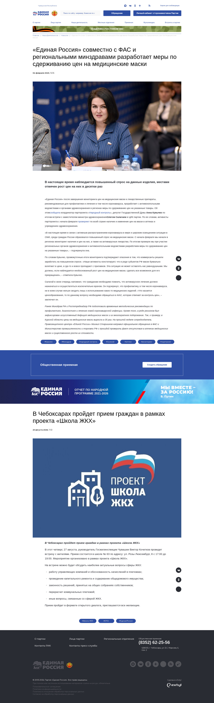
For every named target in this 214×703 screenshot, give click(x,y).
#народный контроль (88, 342)
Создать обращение (157, 365)
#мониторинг (146, 342)
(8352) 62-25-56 (154, 642)
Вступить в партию (172, 22)
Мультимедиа (149, 22)
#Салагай (110, 342)
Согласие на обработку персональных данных (53, 694)
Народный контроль (99, 212)
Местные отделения (106, 22)
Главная (36, 35)
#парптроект (165, 342)
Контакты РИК (43, 645)
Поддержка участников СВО (107, 29)
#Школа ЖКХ (87, 621)
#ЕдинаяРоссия (126, 621)
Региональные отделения (119, 639)
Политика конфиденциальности (47, 689)
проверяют (84, 221)
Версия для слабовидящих (169, 5)
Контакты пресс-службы (83, 645)
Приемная (129, 22)
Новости (64, 35)
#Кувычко (49, 342)
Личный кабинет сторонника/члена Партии (157, 13)
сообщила (55, 212)
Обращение (117, 13)
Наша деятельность (79, 22)
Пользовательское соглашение (47, 687)
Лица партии (56, 22)
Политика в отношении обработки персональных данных (58, 692)
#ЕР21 (106, 621)
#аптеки (128, 342)
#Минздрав (66, 342)
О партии (36, 22)
